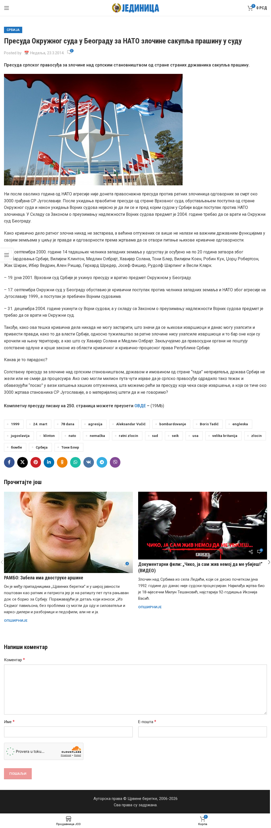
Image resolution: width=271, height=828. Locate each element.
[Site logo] (135, 7)
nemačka (97, 435)
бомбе (16, 447)
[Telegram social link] (102, 462)
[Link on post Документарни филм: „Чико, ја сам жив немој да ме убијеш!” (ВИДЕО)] (202, 526)
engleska (240, 424)
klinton (49, 435)
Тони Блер (70, 447)
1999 (15, 424)
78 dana (67, 424)
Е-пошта (147, 721)
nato (72, 435)
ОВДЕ (140, 405)
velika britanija (224, 435)
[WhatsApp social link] (75, 462)
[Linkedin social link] (49, 462)
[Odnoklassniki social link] (62, 462)
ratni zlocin (128, 435)
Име (9, 721)
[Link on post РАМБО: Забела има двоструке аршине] (68, 532)
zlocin (256, 435)
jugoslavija (20, 435)
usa (195, 435)
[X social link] (22, 462)
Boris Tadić (209, 424)
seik (175, 435)
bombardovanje (172, 424)
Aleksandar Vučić (131, 424)
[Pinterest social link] (35, 462)
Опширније (16, 620)
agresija (95, 424)
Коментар (14, 659)
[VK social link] (88, 462)
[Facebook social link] (9, 462)
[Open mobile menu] (6, 8)
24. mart (40, 424)
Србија (13, 30)
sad (155, 435)
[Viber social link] (115, 462)
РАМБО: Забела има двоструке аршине (43, 577)
